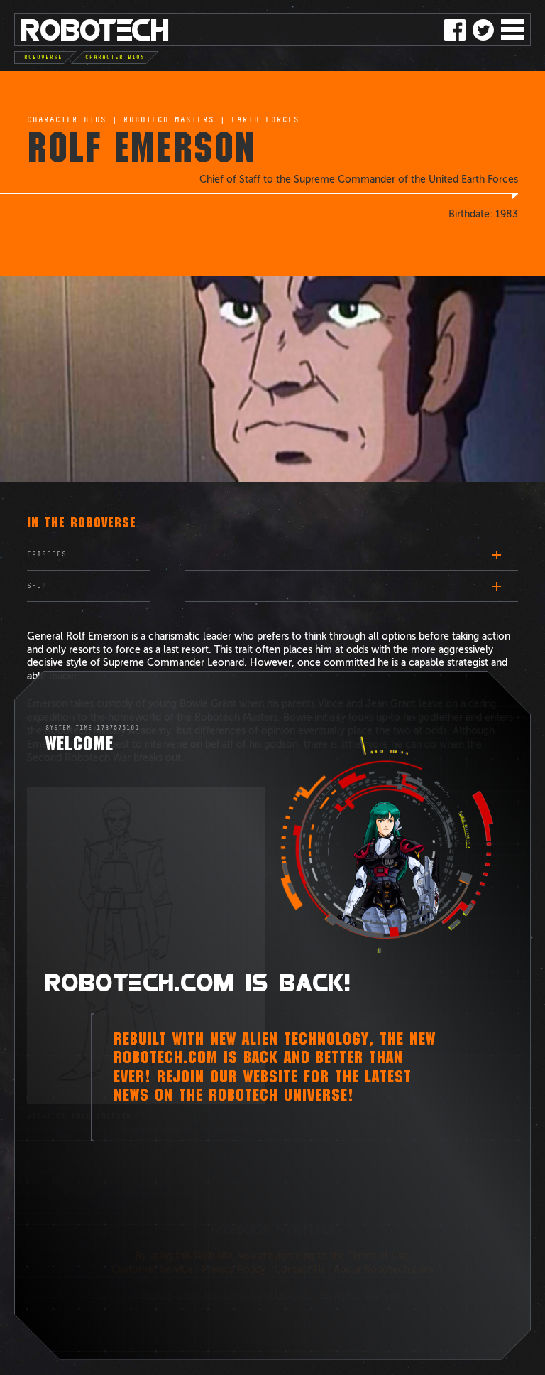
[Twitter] (483, 30)
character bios (66, 120)
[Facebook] (455, 30)
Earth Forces (265, 120)
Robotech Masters (168, 120)
